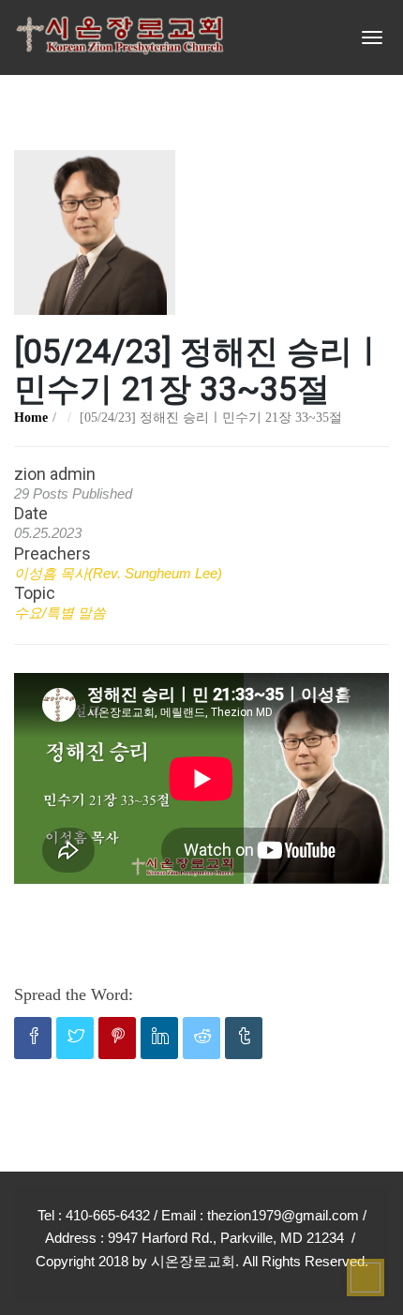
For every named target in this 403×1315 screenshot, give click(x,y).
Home (31, 418)
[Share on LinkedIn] (159, 1038)
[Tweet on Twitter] (74, 1038)
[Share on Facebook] (32, 1038)
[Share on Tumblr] (243, 1038)
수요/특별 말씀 (60, 612)
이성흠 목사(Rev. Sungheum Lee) (118, 573)
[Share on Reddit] (201, 1038)
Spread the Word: (73, 994)
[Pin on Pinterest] (117, 1038)
